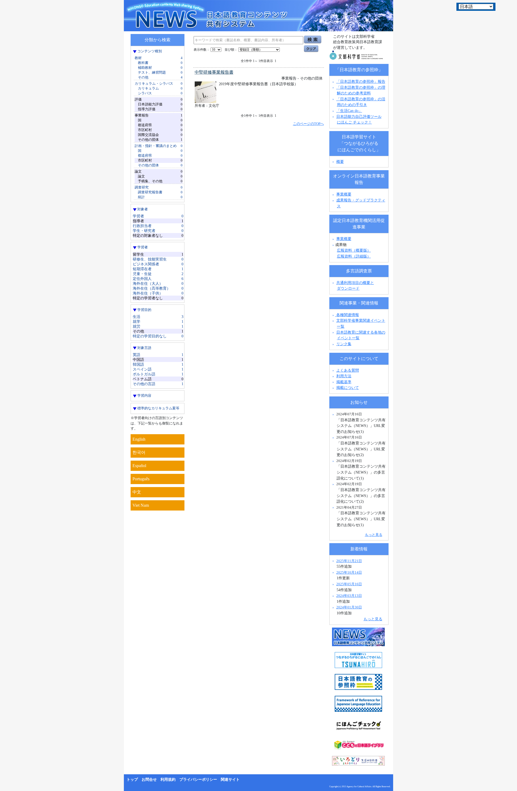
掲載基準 (343, 382)
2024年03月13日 (349, 596)
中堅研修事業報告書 (214, 72)
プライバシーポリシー (198, 780)
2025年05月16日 (349, 584)
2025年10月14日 (349, 572)
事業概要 (343, 194)
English (138, 439)
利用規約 (168, 780)
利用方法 (343, 376)
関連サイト (230, 780)
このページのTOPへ (308, 124)
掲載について (347, 387)
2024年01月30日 (349, 607)
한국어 (138, 452)
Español (139, 465)
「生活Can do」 (349, 110)
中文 (136, 492)
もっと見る (373, 535)
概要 (340, 161)
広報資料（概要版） (354, 250)
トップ (132, 780)
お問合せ (149, 780)
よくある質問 (347, 370)
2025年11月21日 (349, 561)
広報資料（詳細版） (354, 256)
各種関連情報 (347, 315)
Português (140, 479)
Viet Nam (140, 505)
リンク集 (343, 344)
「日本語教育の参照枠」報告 (360, 81)
